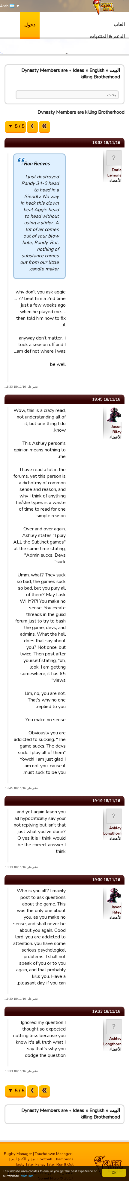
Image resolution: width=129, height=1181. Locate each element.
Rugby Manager (18, 1153)
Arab (5, 6)
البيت (115, 70)
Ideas (78, 70)
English (96, 70)
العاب (119, 24)
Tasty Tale (24, 1164)
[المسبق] (32, 127)
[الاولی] (44, 127)
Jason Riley (117, 429)
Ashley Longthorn (112, 830)
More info (27, 1176)
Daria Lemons (114, 172)
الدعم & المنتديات (107, 36)
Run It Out (65, 1164)
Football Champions (56, 1159)
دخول (29, 25)
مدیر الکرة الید (23, 1159)
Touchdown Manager (53, 1153)
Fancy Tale (44, 1164)
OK (114, 1172)
